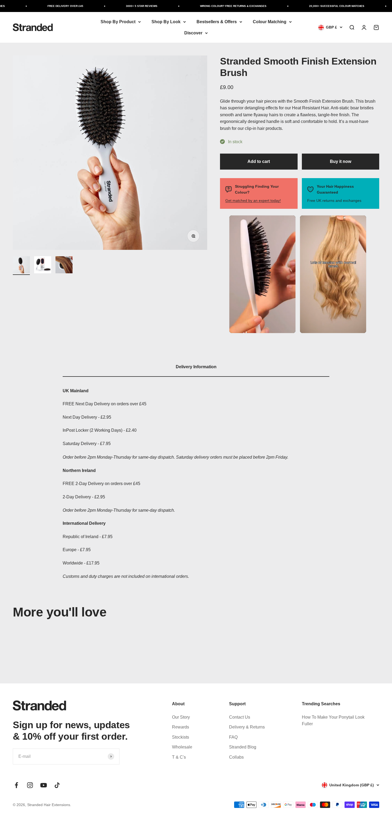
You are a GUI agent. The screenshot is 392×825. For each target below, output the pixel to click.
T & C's (179, 757)
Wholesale (182, 747)
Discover (193, 33)
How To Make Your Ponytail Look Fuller (333, 720)
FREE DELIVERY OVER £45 (55, 6)
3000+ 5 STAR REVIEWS (131, 6)
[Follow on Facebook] (16, 785)
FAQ (233, 737)
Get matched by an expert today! (253, 200)
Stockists (180, 737)
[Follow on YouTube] (43, 785)
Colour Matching (269, 21)
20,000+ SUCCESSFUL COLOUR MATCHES (326, 6)
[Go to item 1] (21, 265)
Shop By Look (166, 21)
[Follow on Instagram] (30, 785)
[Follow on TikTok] (57, 785)
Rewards (180, 727)
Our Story (181, 717)
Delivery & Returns (247, 727)
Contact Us (239, 717)
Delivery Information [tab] (196, 367)
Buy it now (340, 161)
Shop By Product (118, 21)
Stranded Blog (242, 747)
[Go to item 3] (64, 265)
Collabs (236, 757)
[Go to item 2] (42, 265)
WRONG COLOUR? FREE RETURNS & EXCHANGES (222, 6)
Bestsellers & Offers (217, 21)
